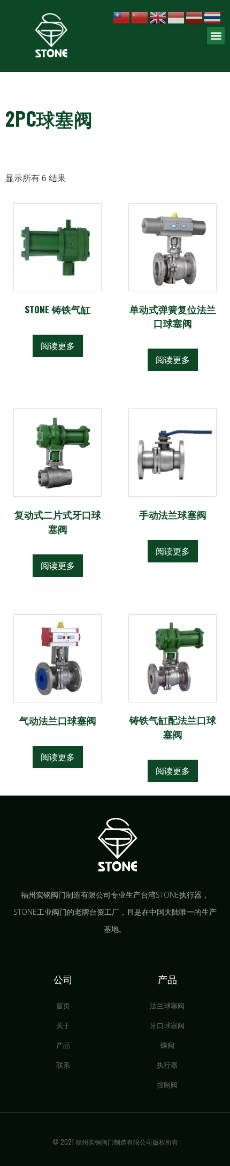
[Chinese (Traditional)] (122, 16)
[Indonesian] (176, 16)
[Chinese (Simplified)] (140, 16)
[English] (158, 16)
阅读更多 (58, 346)
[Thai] (213, 16)
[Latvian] (195, 16)
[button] (216, 35)
